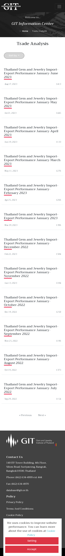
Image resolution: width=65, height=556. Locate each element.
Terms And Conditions (19, 509)
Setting (31, 541)
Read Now (32, 74)
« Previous (25, 415)
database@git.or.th (17, 490)
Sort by (13, 55)
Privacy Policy (14, 502)
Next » (42, 415)
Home (25, 31)
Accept (31, 549)
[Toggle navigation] (59, 6)
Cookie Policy (14, 515)
